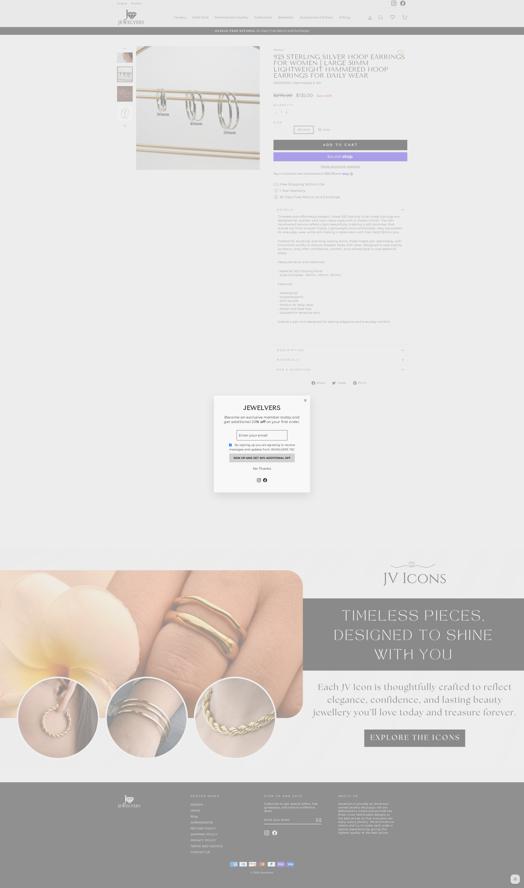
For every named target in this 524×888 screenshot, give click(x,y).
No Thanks (262, 469)
